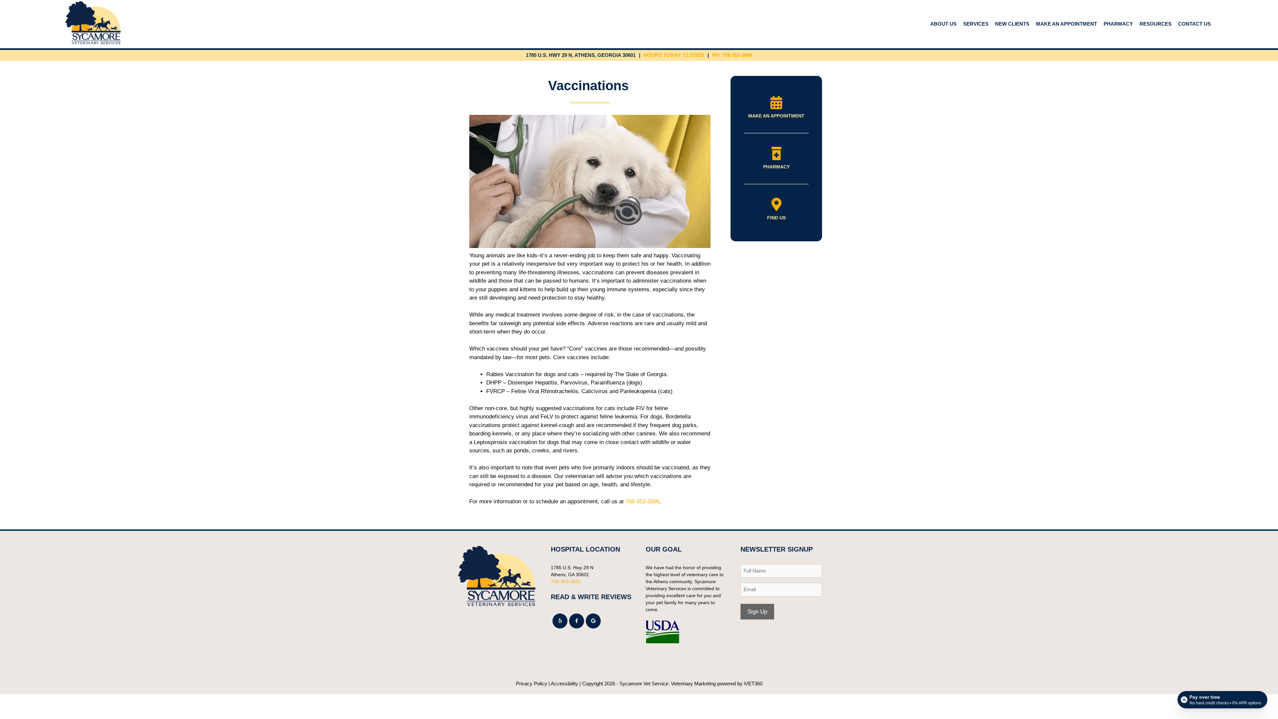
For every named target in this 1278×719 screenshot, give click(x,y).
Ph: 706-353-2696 (732, 55)
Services (975, 24)
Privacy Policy (531, 683)
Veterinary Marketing (693, 683)
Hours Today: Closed (674, 55)
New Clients (1012, 24)
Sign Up (757, 611)
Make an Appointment (1066, 24)
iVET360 (753, 683)
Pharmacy (1118, 24)
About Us (943, 24)
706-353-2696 (642, 501)
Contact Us (1194, 24)
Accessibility (564, 683)
